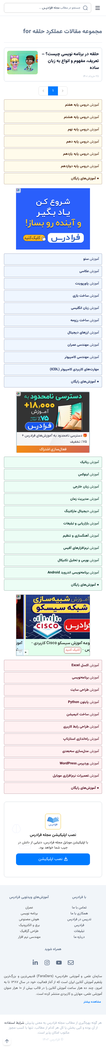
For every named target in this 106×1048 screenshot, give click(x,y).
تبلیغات (79, 931)
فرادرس (79, 925)
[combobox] (44, 7)
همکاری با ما (79, 913)
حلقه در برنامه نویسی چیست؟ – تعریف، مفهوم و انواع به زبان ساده (70, 61)
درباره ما (79, 937)
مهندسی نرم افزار (29, 937)
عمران (29, 907)
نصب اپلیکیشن (50, 859)
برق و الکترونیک (29, 925)
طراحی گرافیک (29, 931)
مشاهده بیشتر (92, 1002)
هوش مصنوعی (29, 919)
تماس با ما (79, 907)
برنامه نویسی (29, 913)
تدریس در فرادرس (79, 919)
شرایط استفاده (14, 1023)
